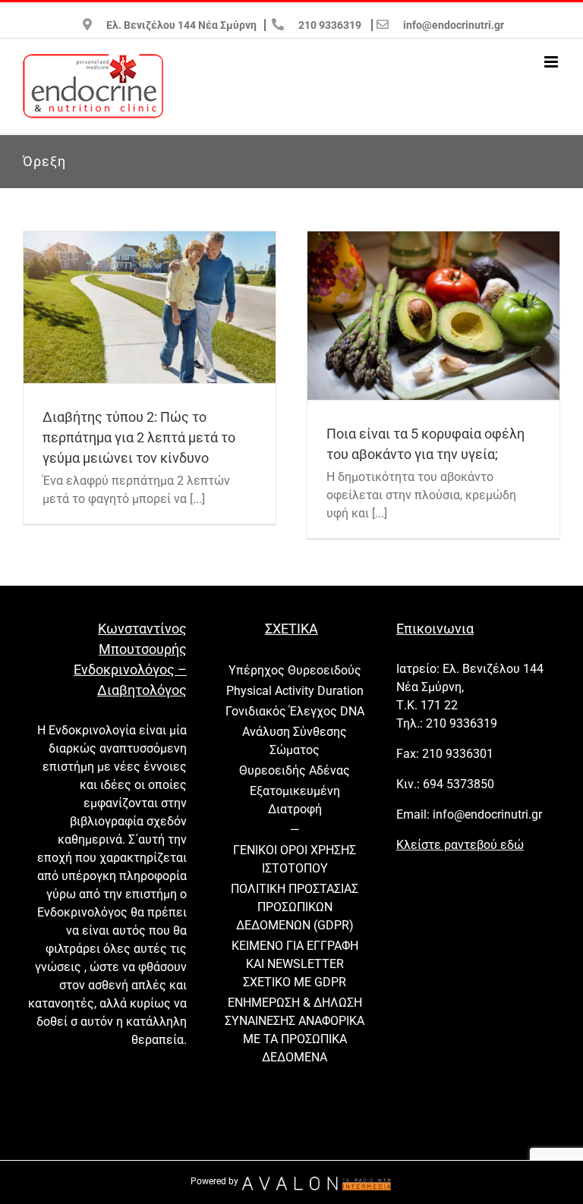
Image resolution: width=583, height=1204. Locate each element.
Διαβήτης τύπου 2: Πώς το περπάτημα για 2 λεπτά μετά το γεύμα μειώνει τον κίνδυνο (139, 437)
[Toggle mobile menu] (552, 62)
